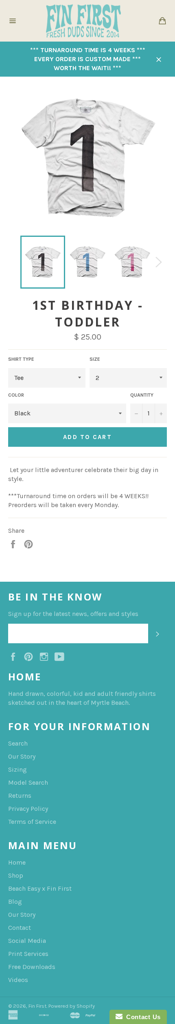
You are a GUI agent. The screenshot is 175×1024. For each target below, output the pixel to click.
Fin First (37, 1006)
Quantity (141, 395)
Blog (15, 901)
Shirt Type (21, 359)
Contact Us (141, 1016)
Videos (18, 980)
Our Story (21, 756)
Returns (19, 795)
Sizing (17, 769)
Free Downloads (31, 967)
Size (95, 359)
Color (16, 395)
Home (17, 862)
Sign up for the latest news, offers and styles (73, 614)
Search (18, 743)
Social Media (27, 941)
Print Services (28, 954)
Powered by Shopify (71, 1006)
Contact (19, 927)
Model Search (28, 782)
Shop (15, 875)
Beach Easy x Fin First (40, 888)
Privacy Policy (28, 808)
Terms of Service (32, 821)
